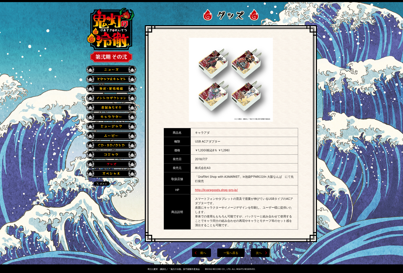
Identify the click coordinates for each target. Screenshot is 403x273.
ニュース (111, 69)
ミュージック (111, 126)
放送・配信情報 (111, 88)
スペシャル (111, 173)
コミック (111, 154)
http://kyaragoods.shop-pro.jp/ (216, 190)
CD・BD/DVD (111, 145)
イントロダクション (111, 98)
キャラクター (111, 117)
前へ (203, 253)
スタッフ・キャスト (111, 79)
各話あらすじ (111, 107)
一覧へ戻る (231, 253)
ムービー (111, 136)
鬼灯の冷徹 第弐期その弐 (110, 35)
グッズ (111, 164)
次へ (259, 253)
